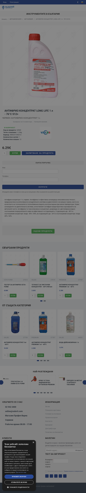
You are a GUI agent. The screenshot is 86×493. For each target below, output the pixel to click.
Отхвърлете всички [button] (19, 482)
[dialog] (19, 465)
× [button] (33, 442)
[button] (19, 487)
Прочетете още (21, 472)
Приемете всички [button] (19, 477)
